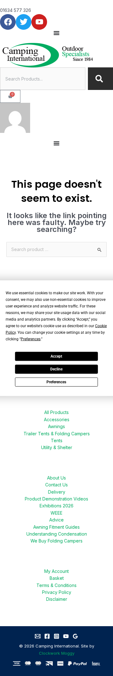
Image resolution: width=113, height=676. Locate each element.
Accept (56, 356)
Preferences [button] (30, 339)
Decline (56, 369)
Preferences (56, 382)
